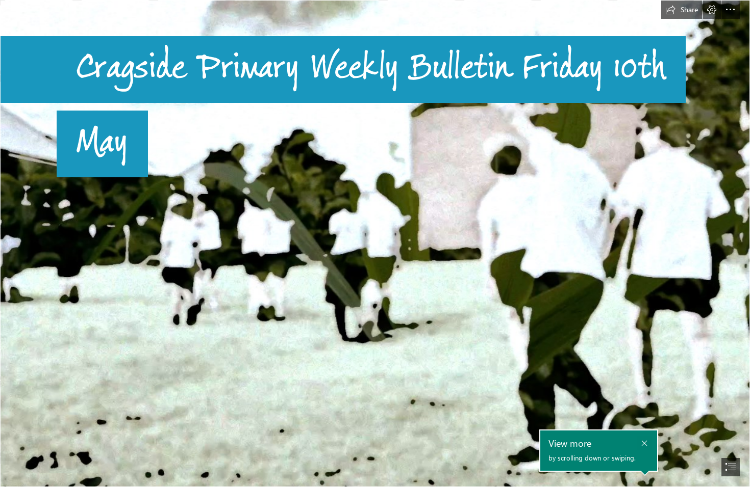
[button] (681, 10)
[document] (375, 243)
